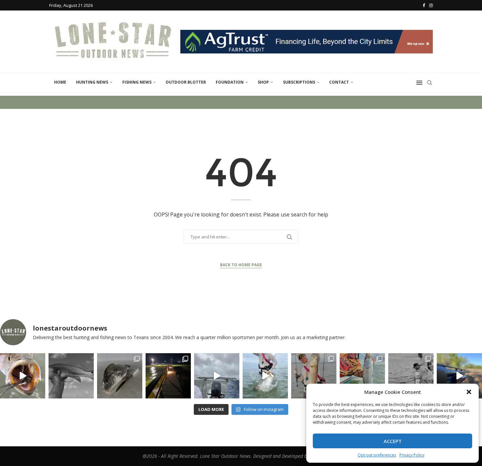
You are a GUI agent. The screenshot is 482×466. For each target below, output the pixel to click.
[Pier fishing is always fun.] (168, 375)
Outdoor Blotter (186, 82)
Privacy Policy (411, 455)
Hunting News (92, 82)
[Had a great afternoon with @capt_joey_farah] (362, 375)
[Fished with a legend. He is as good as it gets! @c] (216, 375)
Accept (393, 441)
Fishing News (136, 82)
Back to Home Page (241, 265)
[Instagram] (431, 5)
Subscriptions (299, 82)
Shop (263, 82)
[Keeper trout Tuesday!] (22, 375)
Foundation (230, 82)
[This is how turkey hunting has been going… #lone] (459, 375)
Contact (339, 82)
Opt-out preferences (377, 455)
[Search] (429, 82)
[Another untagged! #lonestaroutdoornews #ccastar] (71, 375)
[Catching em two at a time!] (410, 375)
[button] (469, 392)
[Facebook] (424, 5)
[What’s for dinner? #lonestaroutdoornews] (119, 375)
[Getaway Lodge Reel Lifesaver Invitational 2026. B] (265, 375)
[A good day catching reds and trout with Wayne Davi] (313, 375)
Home (60, 82)
